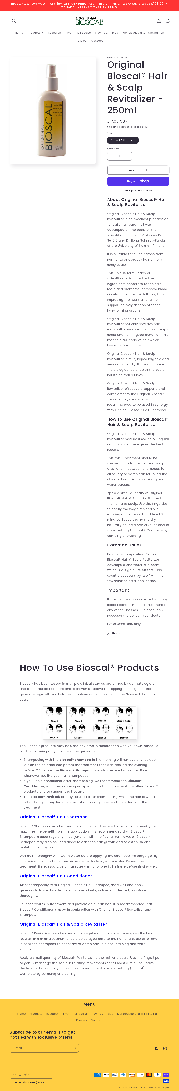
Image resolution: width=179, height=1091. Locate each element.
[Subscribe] (74, 1048)
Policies (81, 1020)
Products (36, 1014)
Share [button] (116, 633)
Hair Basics (80, 1014)
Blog (111, 1014)
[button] (14, 20)
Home (21, 1014)
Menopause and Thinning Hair (138, 1014)
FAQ (66, 1014)
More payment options (138, 190)
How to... (98, 1014)
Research (52, 1014)
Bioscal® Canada (137, 1087)
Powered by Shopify (158, 1087)
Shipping (112, 126)
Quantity (113, 148)
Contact (97, 1020)
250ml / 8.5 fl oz (123, 140)
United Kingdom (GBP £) (30, 1082)
